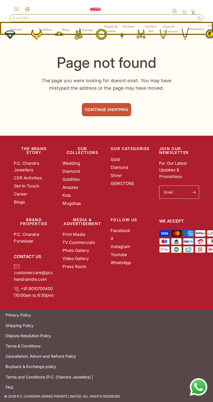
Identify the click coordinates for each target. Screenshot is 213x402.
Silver (116, 175)
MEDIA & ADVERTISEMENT (82, 222)
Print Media (73, 234)
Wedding (71, 163)
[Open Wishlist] (185, 12)
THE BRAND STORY (34, 150)
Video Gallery (75, 258)
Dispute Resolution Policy (28, 335)
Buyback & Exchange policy (31, 366)
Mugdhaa (71, 203)
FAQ (9, 387)
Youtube (119, 254)
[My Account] (26, 9)
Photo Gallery (75, 250)
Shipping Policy (20, 325)
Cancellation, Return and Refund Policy (41, 356)
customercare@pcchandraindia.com (33, 272)
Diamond (71, 171)
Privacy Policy (18, 315)
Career (20, 194)
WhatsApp (121, 262)
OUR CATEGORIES (130, 149)
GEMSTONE (122, 183)
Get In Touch (26, 186)
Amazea (70, 187)
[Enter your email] (193, 192)
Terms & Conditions (23, 346)
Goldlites (71, 179)
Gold (115, 159)
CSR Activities (28, 178)
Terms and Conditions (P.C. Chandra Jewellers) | (49, 377)
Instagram (120, 246)
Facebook (120, 230)
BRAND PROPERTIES (34, 222)
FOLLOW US (124, 220)
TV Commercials (78, 242)
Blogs (19, 202)
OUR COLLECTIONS (82, 150)
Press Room (74, 266)
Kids (66, 195)
